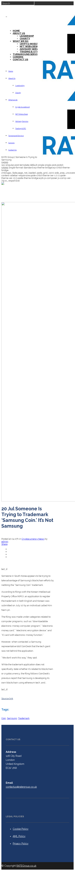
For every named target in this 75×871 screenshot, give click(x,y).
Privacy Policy (20, 843)
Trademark (23, 718)
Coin (3, 718)
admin (4, 541)
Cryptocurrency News (33, 539)
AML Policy (19, 836)
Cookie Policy (20, 829)
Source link (7, 698)
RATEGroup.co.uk (26, 865)
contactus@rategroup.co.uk (21, 786)
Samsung (12, 718)
